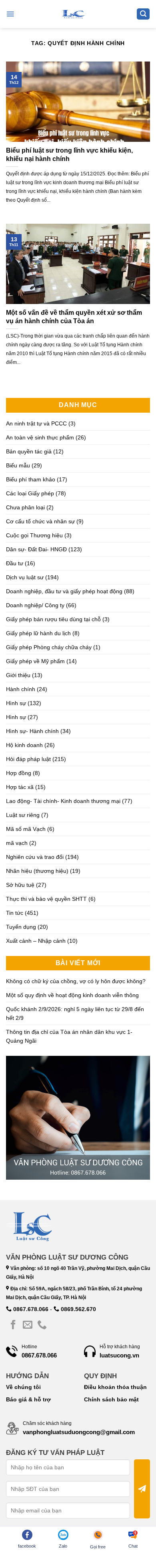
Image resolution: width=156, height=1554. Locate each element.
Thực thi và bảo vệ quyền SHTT (46, 899)
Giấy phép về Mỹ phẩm (35, 661)
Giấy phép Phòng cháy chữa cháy (49, 647)
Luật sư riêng (23, 815)
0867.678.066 (30, 1309)
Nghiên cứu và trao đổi (35, 857)
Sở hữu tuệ (20, 885)
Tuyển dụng (21, 927)
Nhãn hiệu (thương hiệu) (37, 871)
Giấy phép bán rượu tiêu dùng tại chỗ (53, 619)
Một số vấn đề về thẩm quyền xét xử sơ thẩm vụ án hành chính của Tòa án (74, 316)
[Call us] (42, 1325)
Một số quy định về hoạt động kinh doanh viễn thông (72, 995)
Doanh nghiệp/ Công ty (35, 605)
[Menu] (10, 14)
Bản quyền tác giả (29, 451)
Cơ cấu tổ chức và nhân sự (40, 521)
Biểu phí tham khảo (30, 479)
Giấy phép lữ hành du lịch (38, 633)
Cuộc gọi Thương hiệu (34, 535)
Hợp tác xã (20, 787)
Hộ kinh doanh (24, 745)
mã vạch (17, 843)
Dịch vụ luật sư (25, 577)
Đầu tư (14, 563)
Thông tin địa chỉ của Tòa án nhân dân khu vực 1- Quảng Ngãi (69, 1036)
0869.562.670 (77, 1309)
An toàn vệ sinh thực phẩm (40, 437)
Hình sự (16, 703)
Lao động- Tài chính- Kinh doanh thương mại (63, 801)
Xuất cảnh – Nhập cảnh (36, 941)
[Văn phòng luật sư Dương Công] (72, 14)
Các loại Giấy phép (30, 493)
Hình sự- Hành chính (32, 731)
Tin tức (14, 913)
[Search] (143, 14)
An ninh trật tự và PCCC (36, 423)
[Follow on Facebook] (13, 1325)
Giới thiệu (18, 675)
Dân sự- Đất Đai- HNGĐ (36, 549)
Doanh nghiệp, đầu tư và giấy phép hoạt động (64, 591)
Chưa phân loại (25, 507)
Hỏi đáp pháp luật (28, 759)
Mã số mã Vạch (26, 829)
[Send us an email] (27, 1325)
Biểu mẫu (18, 465)
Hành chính (20, 689)
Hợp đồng (18, 773)
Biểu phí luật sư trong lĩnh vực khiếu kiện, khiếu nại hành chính (69, 154)
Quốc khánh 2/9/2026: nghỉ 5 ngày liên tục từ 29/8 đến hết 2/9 (75, 1013)
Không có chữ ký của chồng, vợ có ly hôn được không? (76, 981)
